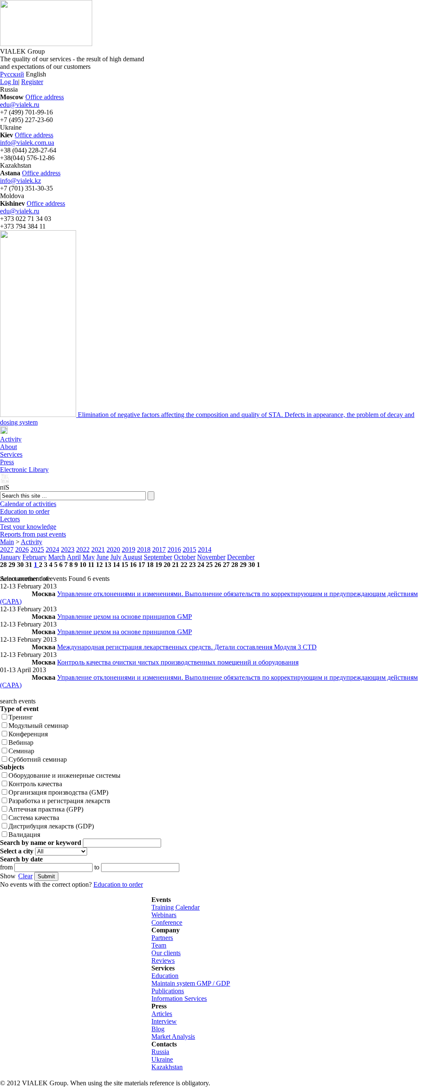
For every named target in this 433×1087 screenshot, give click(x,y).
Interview (164, 1021)
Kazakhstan (167, 1067)
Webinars (163, 914)
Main (7, 541)
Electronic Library (24, 469)
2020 (113, 549)
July (115, 557)
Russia (160, 1051)
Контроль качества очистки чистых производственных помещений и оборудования (178, 662)
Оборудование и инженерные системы (64, 775)
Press (7, 462)
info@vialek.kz (20, 180)
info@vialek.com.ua (27, 142)
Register (32, 81)
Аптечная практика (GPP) (45, 809)
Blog (157, 1029)
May (88, 557)
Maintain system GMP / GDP (190, 983)
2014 (204, 549)
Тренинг (20, 717)
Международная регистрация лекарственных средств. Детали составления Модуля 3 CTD (187, 647)
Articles (161, 1013)
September (158, 557)
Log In (9, 81)
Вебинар (20, 742)
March (57, 557)
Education (164, 975)
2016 (174, 549)
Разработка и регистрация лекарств (59, 800)
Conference (166, 922)
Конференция (28, 734)
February (34, 557)
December (241, 557)
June (102, 557)
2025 (37, 549)
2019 (128, 549)
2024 (52, 549)
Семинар (21, 751)
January (10, 557)
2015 (189, 549)
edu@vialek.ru (19, 104)
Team (158, 945)
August (132, 557)
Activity (11, 439)
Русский (12, 74)
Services (11, 454)
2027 (7, 549)
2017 (159, 549)
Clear (25, 876)
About (8, 446)
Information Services (179, 998)
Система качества (33, 817)
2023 (67, 549)
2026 (22, 549)
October (184, 557)
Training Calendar (175, 907)
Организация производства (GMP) (58, 792)
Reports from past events (33, 534)
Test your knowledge (28, 526)
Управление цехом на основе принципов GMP (124, 616)
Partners (162, 937)
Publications (167, 990)
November (211, 557)
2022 (83, 549)
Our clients (166, 952)
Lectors (10, 519)
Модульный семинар (38, 725)
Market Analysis (173, 1036)
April (74, 557)
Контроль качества (35, 783)
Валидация (24, 834)
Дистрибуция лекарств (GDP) (51, 826)
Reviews (163, 960)
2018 (144, 549)
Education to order (24, 511)
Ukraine (162, 1059)
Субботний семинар (37, 759)
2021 (98, 549)
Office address (44, 97)
